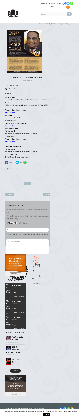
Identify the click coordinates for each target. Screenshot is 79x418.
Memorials (13, 408)
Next (46, 194)
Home (7, 408)
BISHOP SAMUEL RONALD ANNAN (13, 349)
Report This (13, 169)
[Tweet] (19, 162)
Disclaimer (42, 408)
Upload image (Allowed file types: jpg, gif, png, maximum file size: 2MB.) (28, 217)
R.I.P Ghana (16, 285)
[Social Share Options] (7, 296)
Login (52, 6)
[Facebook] (64, 3)
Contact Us (52, 3)
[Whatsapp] (71, 3)
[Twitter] (68, 3)
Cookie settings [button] (35, 415)
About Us (44, 3)
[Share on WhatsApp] (26, 162)
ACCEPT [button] (46, 415)
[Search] (69, 14)
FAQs (59, 3)
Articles (31, 408)
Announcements (23, 408)
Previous (10, 194)
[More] (68, 7)
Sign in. (71, 24)
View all (15, 370)
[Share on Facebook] (8, 162)
